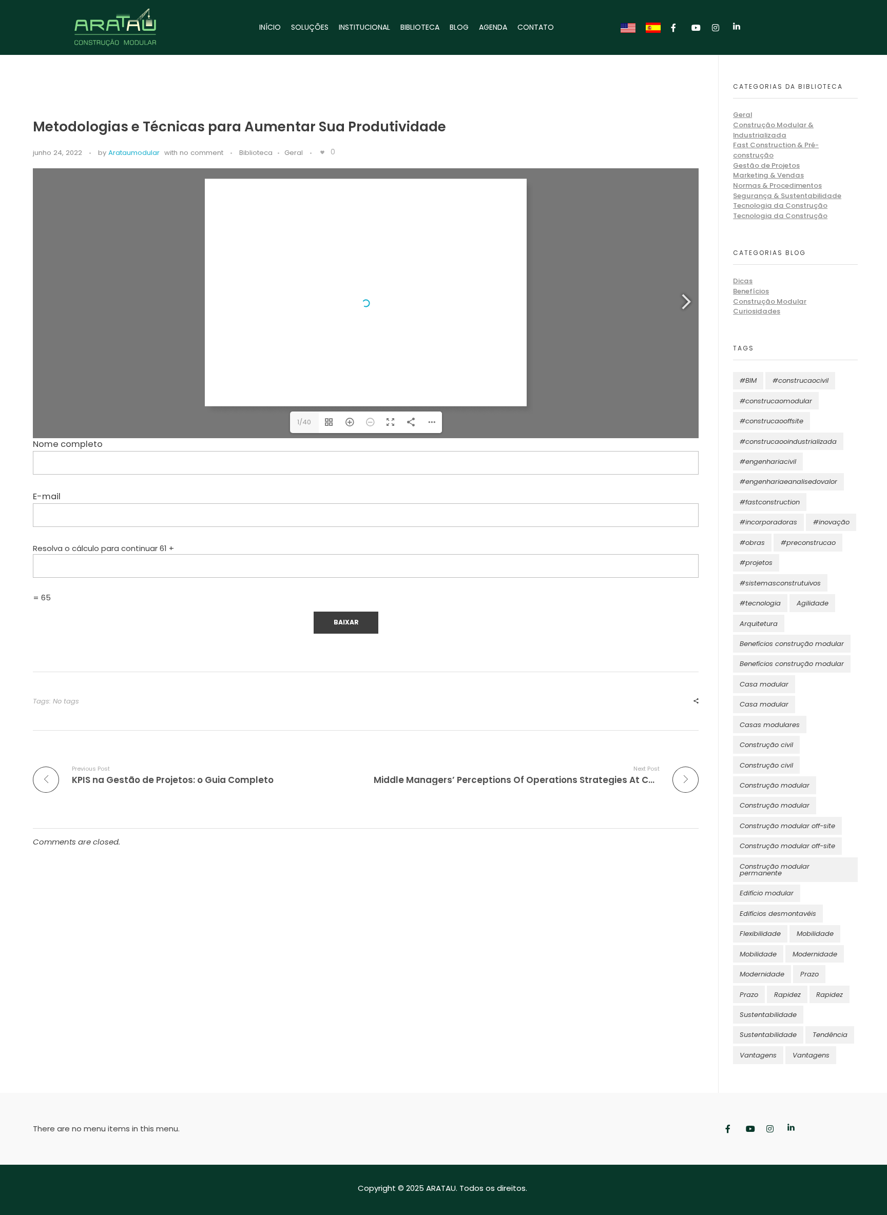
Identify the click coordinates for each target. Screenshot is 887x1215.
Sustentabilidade (768, 1015)
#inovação (831, 522)
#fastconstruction (770, 502)
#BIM (748, 380)
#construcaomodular (776, 401)
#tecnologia (760, 603)
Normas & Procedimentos (777, 185)
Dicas (743, 281)
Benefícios (751, 291)
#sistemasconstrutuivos (780, 583)
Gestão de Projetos (766, 165)
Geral (293, 153)
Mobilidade (815, 933)
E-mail (47, 496)
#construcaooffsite (771, 421)
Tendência (830, 1035)
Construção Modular (769, 301)
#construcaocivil (800, 380)
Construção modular (774, 785)
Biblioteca (256, 153)
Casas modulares (770, 725)
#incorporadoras (768, 522)
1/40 (304, 422)
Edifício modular (767, 893)
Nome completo (68, 444)
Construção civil (766, 745)
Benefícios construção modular (792, 644)
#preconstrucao (808, 542)
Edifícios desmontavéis (778, 913)
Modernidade (815, 954)
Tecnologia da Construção (780, 205)
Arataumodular (134, 153)
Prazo (809, 974)
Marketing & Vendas (768, 175)
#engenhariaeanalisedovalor (788, 481)
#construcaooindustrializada (788, 441)
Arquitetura (759, 624)
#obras (752, 542)
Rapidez (787, 995)
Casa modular (764, 684)
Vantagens (758, 1055)
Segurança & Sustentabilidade (787, 196)
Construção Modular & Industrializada (773, 130)
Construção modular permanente (774, 869)
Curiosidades (756, 311)
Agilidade (812, 603)
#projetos (756, 562)
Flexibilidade (760, 933)
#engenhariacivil (768, 461)
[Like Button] (322, 152)
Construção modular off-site (787, 826)
